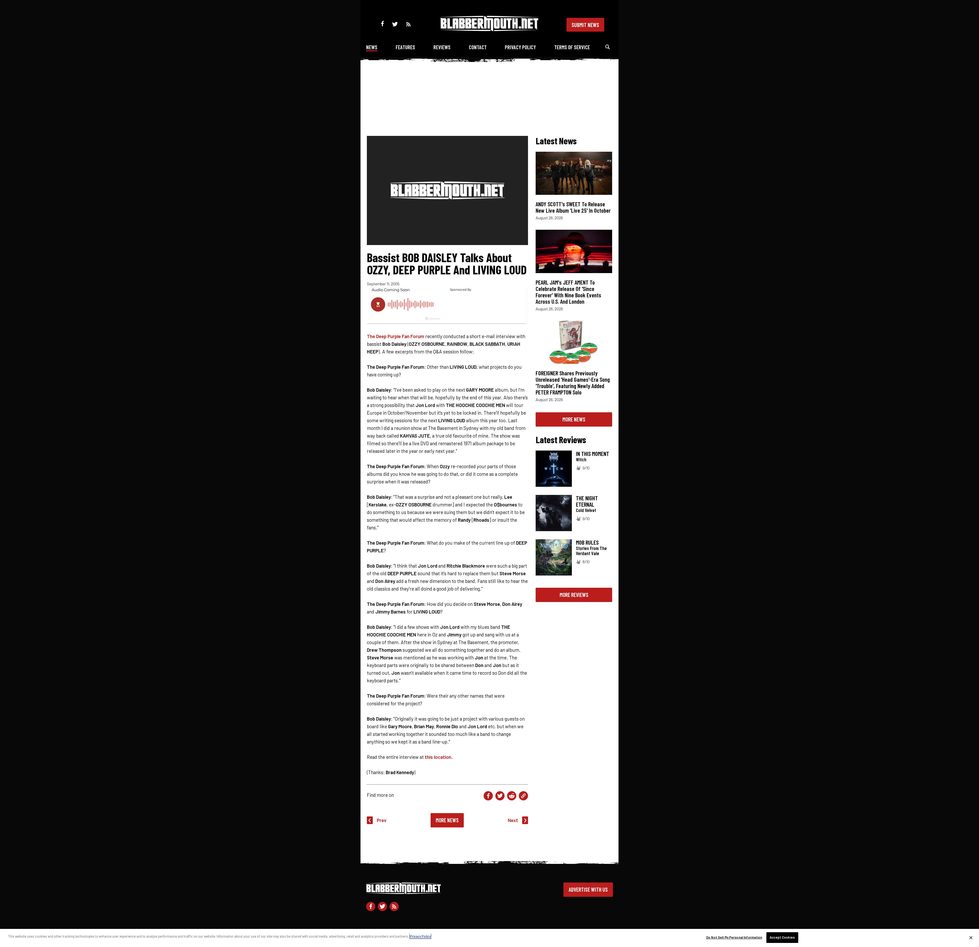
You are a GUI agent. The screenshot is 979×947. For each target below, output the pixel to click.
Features (405, 47)
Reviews (441, 47)
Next (513, 820)
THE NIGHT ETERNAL (587, 501)
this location (438, 757)
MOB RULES (587, 542)
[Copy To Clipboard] (523, 795)
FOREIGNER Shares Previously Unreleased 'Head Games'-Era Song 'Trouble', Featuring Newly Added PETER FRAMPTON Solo (573, 382)
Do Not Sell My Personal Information (734, 937)
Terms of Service (572, 47)
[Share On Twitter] (500, 795)
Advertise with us (588, 889)
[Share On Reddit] (511, 795)
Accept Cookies (782, 937)
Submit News (585, 24)
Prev (382, 820)
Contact (478, 47)
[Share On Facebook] (488, 795)
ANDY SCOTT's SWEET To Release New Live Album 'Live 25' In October (573, 207)
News (371, 47)
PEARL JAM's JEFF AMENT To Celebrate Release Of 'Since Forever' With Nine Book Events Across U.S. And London (568, 292)
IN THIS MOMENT (592, 453)
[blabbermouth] (489, 29)
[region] (489, 938)
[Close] (970, 937)
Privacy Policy (520, 47)
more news (573, 419)
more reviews (574, 594)
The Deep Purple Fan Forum (395, 336)
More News (447, 820)
